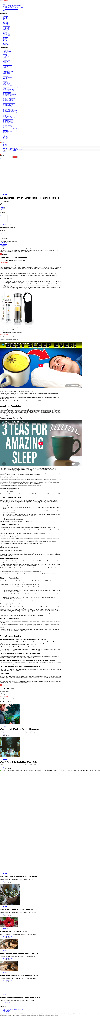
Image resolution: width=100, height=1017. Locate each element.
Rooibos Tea (5, 82)
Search (15, 157)
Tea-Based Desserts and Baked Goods (11, 128)
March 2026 (5, 22)
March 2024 (5, 43)
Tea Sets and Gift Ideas (8, 122)
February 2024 (6, 44)
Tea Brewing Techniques (8, 100)
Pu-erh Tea (5, 81)
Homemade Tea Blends (8, 71)
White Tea (5, 136)
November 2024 (6, 35)
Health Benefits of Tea (7, 65)
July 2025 (5, 32)
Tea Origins (5, 115)
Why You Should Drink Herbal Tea (5, 224)
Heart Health (5, 66)
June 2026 (5, 18)
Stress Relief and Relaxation (9, 85)
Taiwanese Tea (6, 88)
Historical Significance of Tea (9, 70)
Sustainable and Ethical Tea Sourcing (11, 87)
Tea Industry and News (11, 9)
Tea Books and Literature (8, 95)
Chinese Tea (5, 57)
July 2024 (5, 38)
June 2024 (5, 39)
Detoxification (6, 58)
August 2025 (5, 30)
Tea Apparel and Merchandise (9, 94)
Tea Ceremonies (6, 101)
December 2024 (6, 34)
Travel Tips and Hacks (7, 131)
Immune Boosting (6, 73)
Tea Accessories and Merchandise (14, 7)
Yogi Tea (5, 138)
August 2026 (5, 16)
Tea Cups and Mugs (7, 105)
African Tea (5, 50)
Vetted (5, 2)
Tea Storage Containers (8, 123)
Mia (1, 233)
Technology (5, 130)
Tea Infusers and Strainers (8, 111)
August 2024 (5, 37)
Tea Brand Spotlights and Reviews (10, 96)
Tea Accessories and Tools (8, 90)
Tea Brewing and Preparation (13, 5)
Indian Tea (5, 74)
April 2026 (5, 21)
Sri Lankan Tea (6, 84)
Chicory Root (6, 56)
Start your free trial (4, 262)
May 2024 (5, 40)
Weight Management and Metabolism (11, 135)
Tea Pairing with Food (7, 116)
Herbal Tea (5, 67)
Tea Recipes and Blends (8, 119)
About (4, 10)
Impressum (6, 1011)
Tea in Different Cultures (8, 108)
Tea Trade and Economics (8, 126)
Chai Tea (5, 55)
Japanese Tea (5, 76)
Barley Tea (5, 52)
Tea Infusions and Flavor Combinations (11, 112)
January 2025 (6, 33)
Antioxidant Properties (7, 51)
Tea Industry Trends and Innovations (10, 110)
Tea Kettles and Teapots (8, 114)
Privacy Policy (7, 1010)
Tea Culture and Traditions (10, 6)
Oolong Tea (5, 79)
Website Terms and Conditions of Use (13, 1009)
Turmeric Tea (5, 132)
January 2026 (6, 24)
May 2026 (5, 19)
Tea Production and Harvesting (9, 117)
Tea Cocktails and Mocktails (9, 103)
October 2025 (6, 28)
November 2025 (6, 27)
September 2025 (6, 29)
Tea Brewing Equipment (8, 99)
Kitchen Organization (7, 77)
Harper (4, 734)
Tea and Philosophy (7, 93)
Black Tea (5, 54)
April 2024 (5, 42)
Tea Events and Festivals (8, 106)
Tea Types (5, 4)
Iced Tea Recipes (6, 72)
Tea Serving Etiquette (7, 121)
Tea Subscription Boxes (8, 125)
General (4, 62)
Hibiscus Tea (5, 68)
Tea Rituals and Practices (8, 120)
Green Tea (5, 63)
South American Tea (7, 83)
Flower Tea (5, 61)
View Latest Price (4, 334)
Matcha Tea (5, 78)
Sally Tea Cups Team (7, 936)
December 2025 (6, 26)
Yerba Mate (5, 137)
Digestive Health (6, 60)
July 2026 (5, 17)
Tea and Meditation (7, 92)
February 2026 (6, 23)
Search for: (2, 155)
